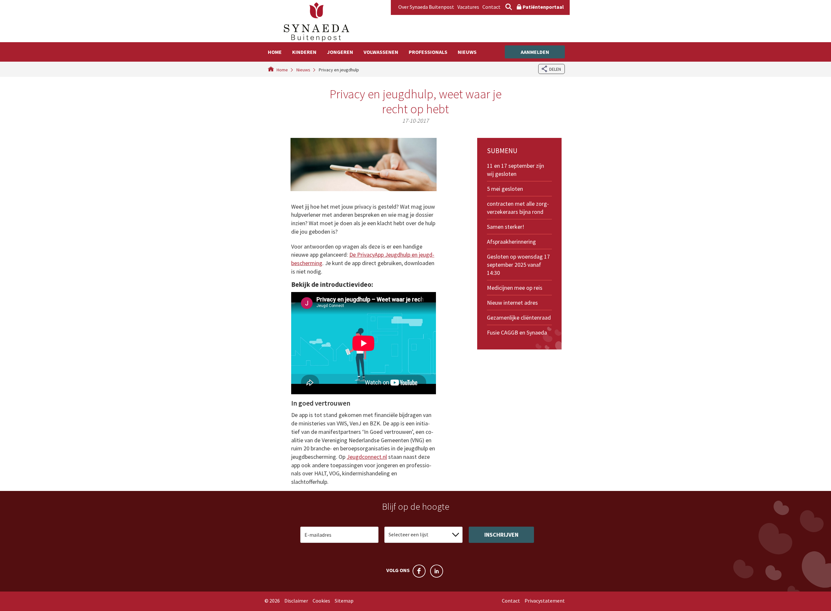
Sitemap (344, 600)
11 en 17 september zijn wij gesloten (515, 169)
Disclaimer (296, 600)
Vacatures (468, 7)
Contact (491, 7)
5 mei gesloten (505, 188)
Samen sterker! (505, 226)
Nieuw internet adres (512, 302)
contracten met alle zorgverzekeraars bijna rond (518, 207)
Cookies (321, 600)
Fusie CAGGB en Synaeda (517, 332)
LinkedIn (436, 571)
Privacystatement (545, 600)
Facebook (419, 571)
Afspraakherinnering (511, 241)
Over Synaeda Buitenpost (426, 7)
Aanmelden (535, 52)
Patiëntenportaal (543, 7)
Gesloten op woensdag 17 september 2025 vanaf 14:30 (518, 264)
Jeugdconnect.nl (367, 456)
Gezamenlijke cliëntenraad (519, 317)
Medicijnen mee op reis (514, 287)
